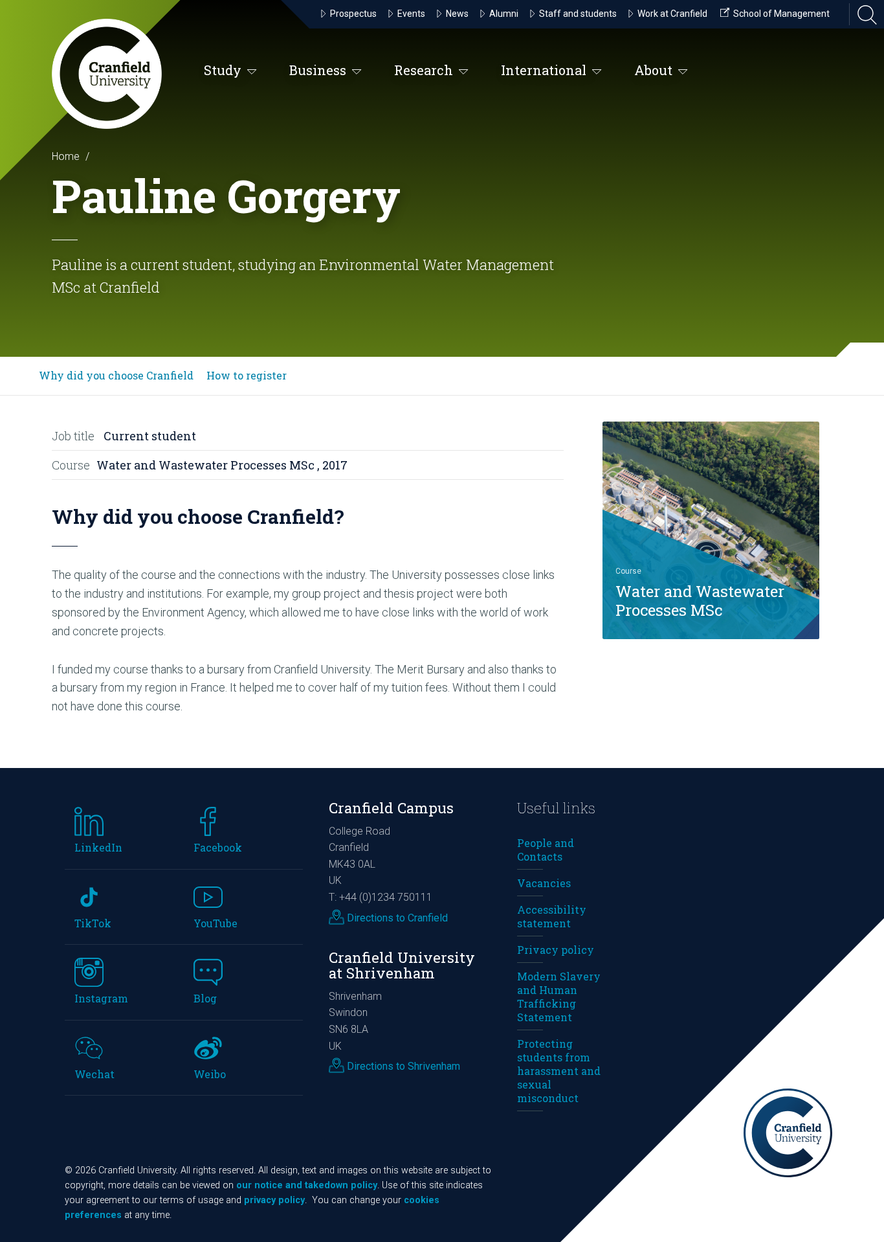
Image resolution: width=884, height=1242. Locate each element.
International (543, 70)
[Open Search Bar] (863, 14)
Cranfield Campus (391, 807)
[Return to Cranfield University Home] (107, 74)
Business (317, 70)
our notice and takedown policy (306, 1185)
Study (222, 70)
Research (423, 70)
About (653, 70)
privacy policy (274, 1200)
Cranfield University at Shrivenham (402, 965)
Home (66, 156)
